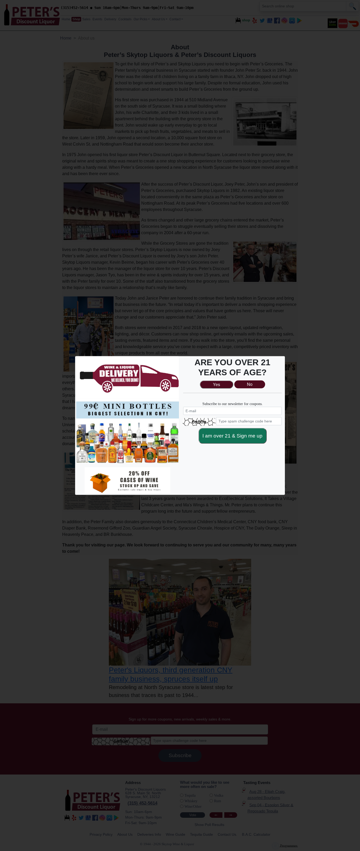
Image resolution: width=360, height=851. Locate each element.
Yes (216, 384)
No (249, 384)
